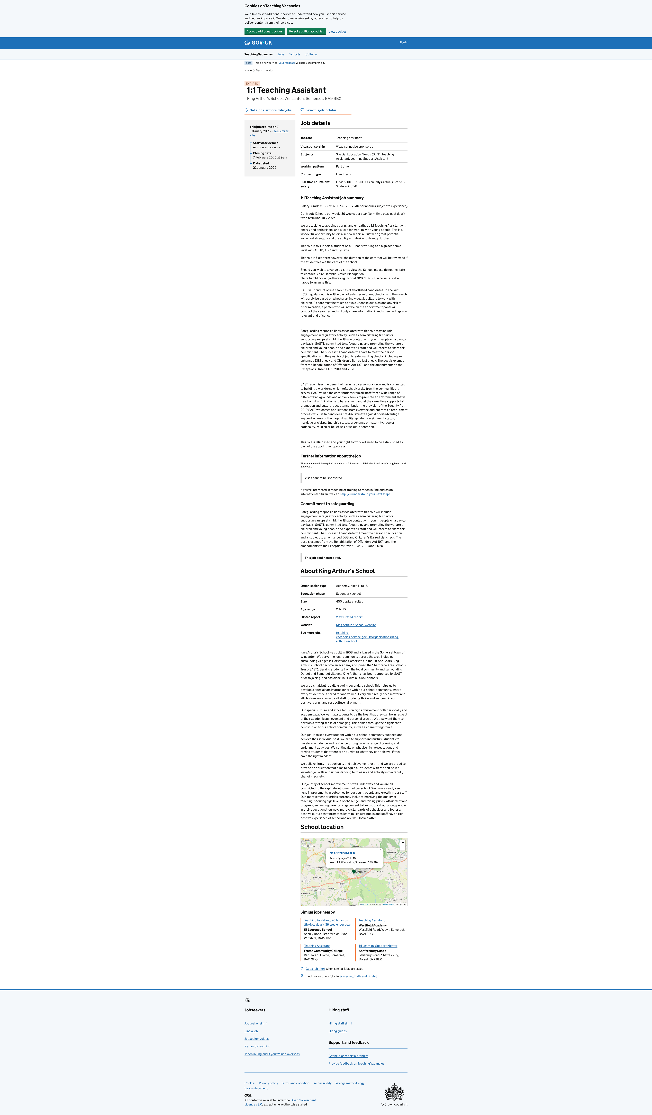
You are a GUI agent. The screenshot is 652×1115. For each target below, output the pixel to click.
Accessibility (323, 1083)
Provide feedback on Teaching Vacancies (356, 1063)
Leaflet (365, 904)
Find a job (251, 1031)
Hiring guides (338, 1031)
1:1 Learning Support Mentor (378, 946)
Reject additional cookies (306, 31)
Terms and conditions (296, 1083)
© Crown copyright (394, 1104)
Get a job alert (315, 969)
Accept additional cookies (265, 31)
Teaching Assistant (372, 920)
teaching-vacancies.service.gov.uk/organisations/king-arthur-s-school (367, 637)
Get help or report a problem (348, 1056)
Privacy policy (268, 1083)
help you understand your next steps (365, 494)
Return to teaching (257, 1046)
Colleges (311, 54)
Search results (264, 70)
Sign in (403, 42)
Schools (294, 54)
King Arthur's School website (356, 625)
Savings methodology (349, 1083)
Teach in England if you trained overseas (272, 1054)
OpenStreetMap (388, 904)
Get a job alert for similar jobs (271, 110)
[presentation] (354, 872)
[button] (354, 872)
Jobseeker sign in (256, 1023)
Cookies (250, 1083)
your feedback (287, 62)
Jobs (281, 54)
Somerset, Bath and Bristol (358, 976)
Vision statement (256, 1088)
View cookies (338, 31)
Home (248, 70)
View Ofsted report (349, 617)
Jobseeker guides (256, 1039)
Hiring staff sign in (341, 1023)
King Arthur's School (342, 852)
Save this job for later (321, 110)
